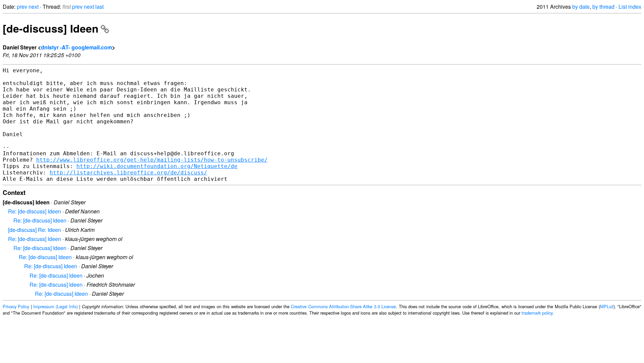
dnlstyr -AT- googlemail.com (76, 47)
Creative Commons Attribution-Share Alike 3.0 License (343, 306)
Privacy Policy (16, 306)
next (34, 6)
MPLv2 (606, 306)
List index (630, 6)
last (99, 6)
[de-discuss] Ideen (51, 28)
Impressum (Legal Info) (55, 306)
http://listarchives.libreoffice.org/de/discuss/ (128, 172)
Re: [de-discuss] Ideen (34, 211)
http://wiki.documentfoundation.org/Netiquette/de (156, 166)
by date (581, 6)
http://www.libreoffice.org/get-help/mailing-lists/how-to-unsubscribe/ (152, 160)
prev (22, 6)
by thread (603, 6)
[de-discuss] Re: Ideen (34, 230)
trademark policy (537, 313)
